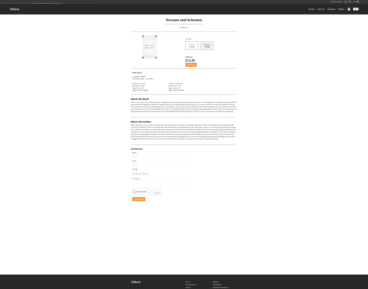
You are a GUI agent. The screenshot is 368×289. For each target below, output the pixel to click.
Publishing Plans (190, 285)
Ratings (135, 169)
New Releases (217, 285)
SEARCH (346, 1)
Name (134, 153)
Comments (136, 179)
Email (134, 161)
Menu (355, 9)
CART (354, 1)
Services (312, 9)
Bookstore (331, 9)
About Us (321, 9)
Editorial (188, 287)
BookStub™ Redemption (220, 287)
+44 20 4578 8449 (335, 1)
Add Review (136, 149)
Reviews (341, 9)
